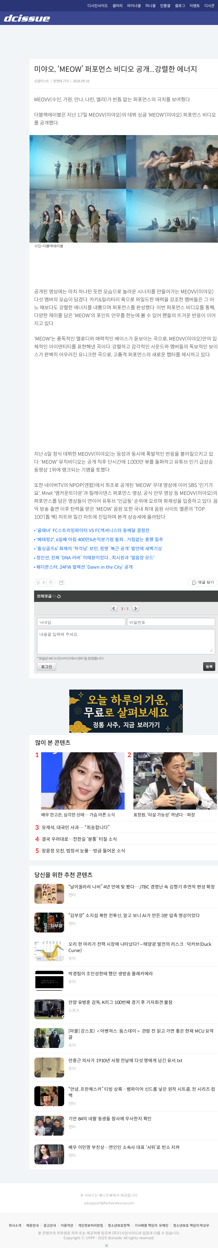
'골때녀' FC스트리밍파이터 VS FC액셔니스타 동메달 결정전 (93, 530)
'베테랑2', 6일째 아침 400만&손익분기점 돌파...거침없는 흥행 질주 (99, 539)
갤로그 (180, 5)
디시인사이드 (97, 5)
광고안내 (49, 1225)
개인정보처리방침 (90, 1225)
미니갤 (150, 5)
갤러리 (117, 5)
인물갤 (165, 5)
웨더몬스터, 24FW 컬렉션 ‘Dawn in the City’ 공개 (84, 567)
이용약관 (67, 1225)
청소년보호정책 (119, 1225)
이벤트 (195, 5)
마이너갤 (134, 5)
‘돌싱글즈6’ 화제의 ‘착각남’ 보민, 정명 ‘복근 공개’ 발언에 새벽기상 (99, 548)
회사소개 (15, 1225)
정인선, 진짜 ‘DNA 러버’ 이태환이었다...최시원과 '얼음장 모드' (95, 557)
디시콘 (209, 5)
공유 (61, 582)
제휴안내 (32, 1225)
